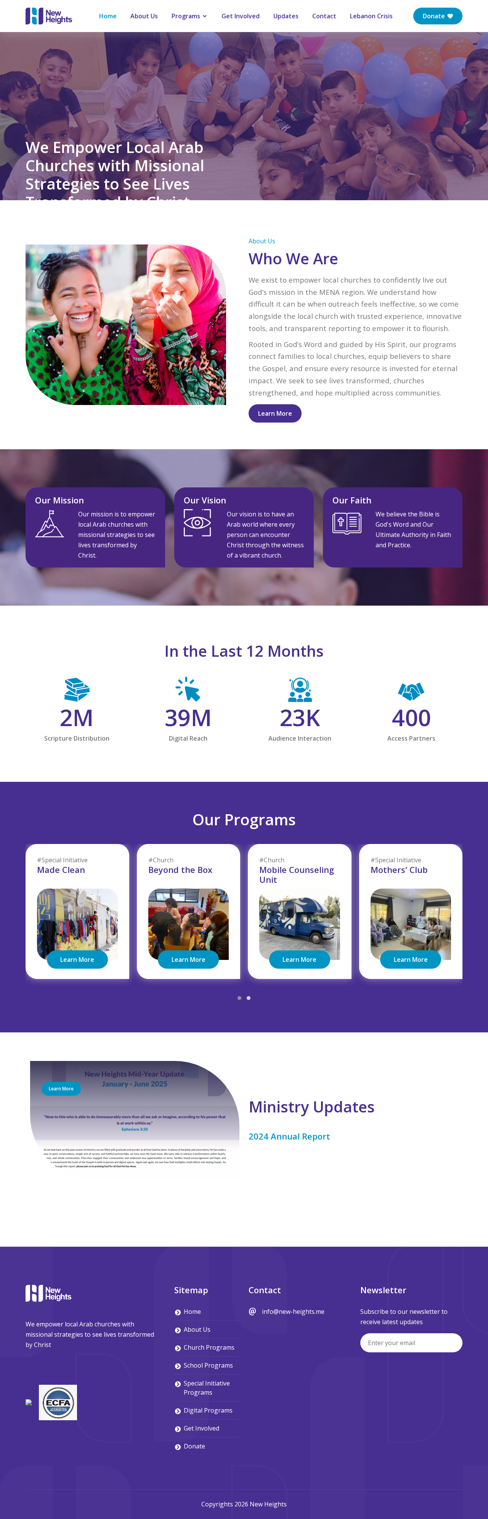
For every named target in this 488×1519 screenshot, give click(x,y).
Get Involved (241, 16)
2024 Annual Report (289, 1136)
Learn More (275, 413)
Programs (187, 16)
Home (108, 16)
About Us (144, 16)
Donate (434, 16)
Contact (324, 16)
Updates (286, 16)
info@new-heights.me (293, 1311)
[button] (239, 998)
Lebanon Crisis (371, 16)
